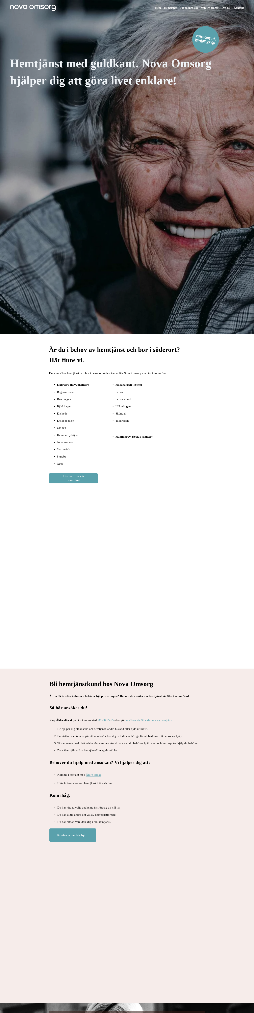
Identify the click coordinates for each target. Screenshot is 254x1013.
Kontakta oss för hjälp (72, 835)
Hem (158, 7)
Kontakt (239, 7)
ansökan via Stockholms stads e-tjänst (149, 720)
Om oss (226, 7)
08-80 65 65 (106, 720)
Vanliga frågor (209, 7)
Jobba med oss (189, 7)
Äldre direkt (93, 774)
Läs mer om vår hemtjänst (73, 478)
